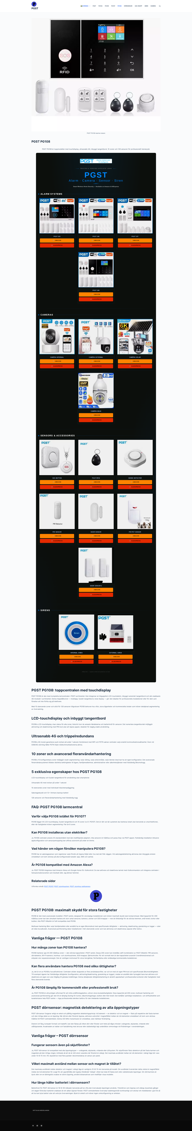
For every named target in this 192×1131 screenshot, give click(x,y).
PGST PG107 (48, 886)
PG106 (107, 6)
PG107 (113, 6)
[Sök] (159, 6)
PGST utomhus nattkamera (80, 886)
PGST (35, 8)
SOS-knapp (138, 6)
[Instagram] (41, 1125)
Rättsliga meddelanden (41, 1110)
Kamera (153, 6)
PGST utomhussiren (61, 886)
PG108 (120, 6)
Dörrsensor (128, 6)
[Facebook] (33, 1125)
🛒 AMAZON (57, 240)
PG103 (100, 6)
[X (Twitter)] (37, 1125)
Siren (146, 6)
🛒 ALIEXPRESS (57, 245)
